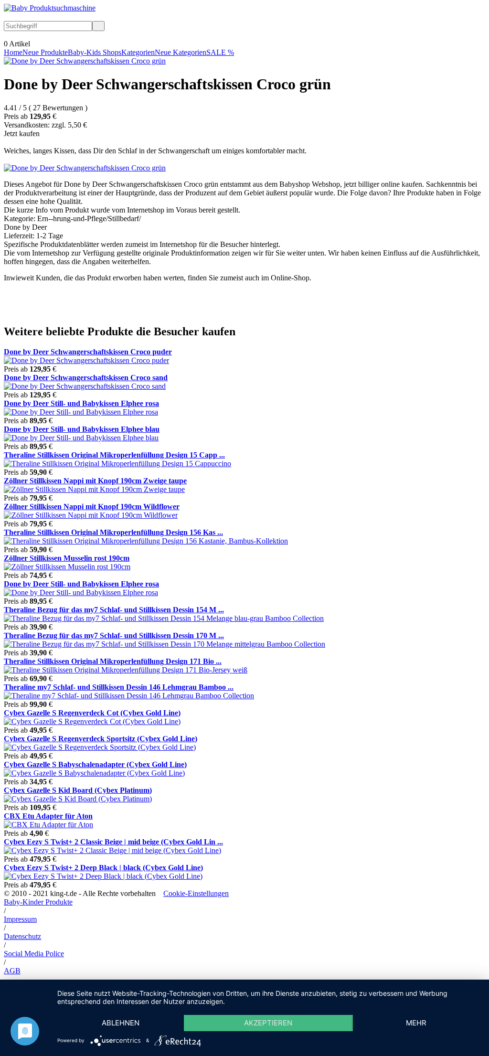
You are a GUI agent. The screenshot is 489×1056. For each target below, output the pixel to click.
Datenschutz (22, 936)
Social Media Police (34, 953)
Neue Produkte (45, 52)
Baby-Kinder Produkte (38, 902)
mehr (416, 1022)
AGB (12, 971)
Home (13, 52)
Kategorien (138, 52)
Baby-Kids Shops (94, 52)
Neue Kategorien (180, 52)
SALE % (220, 52)
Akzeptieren (268, 1022)
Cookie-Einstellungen (196, 893)
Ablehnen (120, 1022)
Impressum (20, 919)
